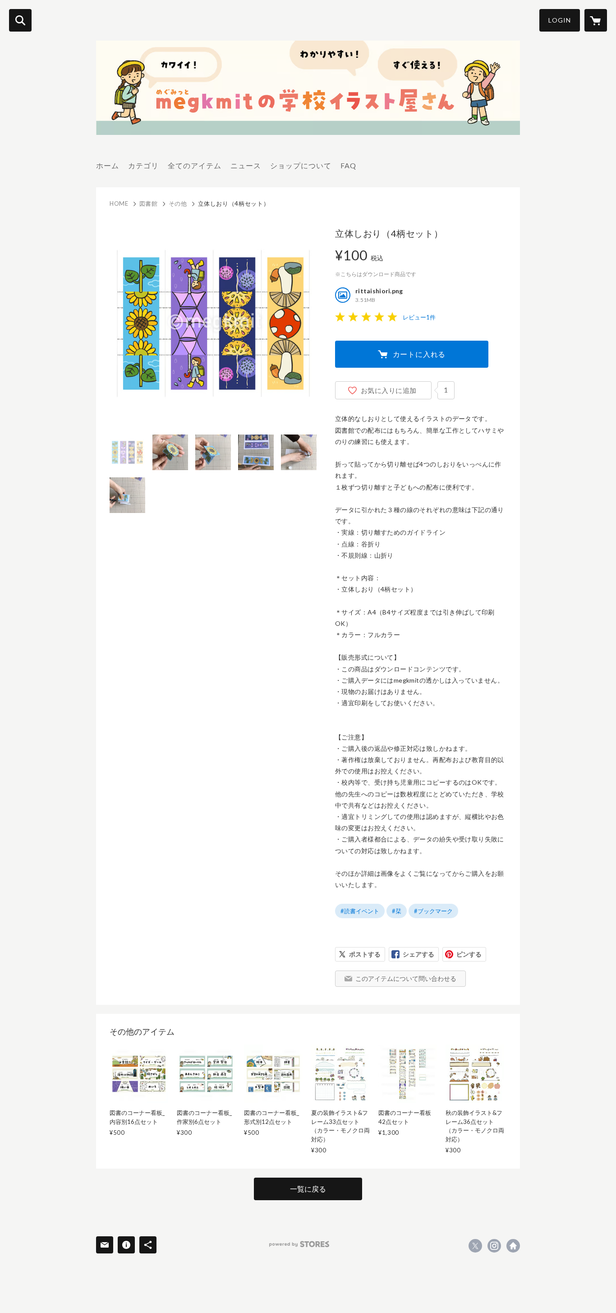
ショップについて (300, 165)
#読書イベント (359, 911)
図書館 (148, 203)
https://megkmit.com (513, 1246)
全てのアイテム (194, 165)
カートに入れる (419, 354)
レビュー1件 (419, 317)
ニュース (245, 165)
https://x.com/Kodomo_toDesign (475, 1246)
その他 (178, 203)
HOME (119, 203)
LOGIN (559, 20)
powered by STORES (299, 1244)
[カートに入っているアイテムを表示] (595, 20)
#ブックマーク (433, 911)
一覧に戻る (308, 1188)
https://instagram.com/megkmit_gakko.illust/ (494, 1246)
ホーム (107, 165)
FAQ (348, 165)
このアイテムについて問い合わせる (405, 978)
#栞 (396, 911)
